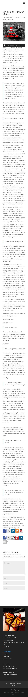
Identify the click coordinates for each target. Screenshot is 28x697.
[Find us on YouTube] (21, 531)
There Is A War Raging (9, 635)
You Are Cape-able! (8, 640)
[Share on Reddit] (13, 538)
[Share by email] (5, 542)
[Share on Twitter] (9, 538)
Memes (19, 683)
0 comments (10, 19)
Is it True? (6, 647)
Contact (13, 685)
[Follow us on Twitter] (9, 531)
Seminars (6, 654)
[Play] (5, 45)
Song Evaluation (8, 659)
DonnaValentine (8, 17)
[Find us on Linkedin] (13, 531)
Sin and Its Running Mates (10, 638)
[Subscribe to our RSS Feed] (17, 531)
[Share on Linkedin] (21, 538)
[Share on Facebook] (5, 538)
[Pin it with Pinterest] (17, 538)
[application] (14, 45)
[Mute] (19, 45)
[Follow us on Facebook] (5, 531)
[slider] (22, 45)
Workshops (7, 656)
